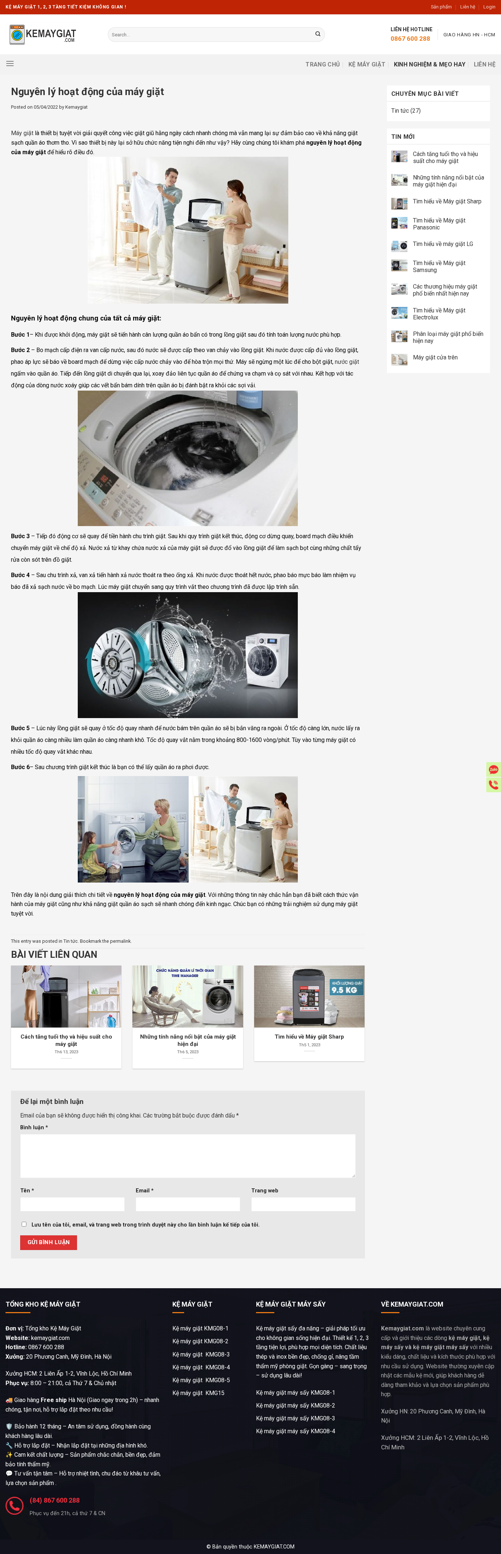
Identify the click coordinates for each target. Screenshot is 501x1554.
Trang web (264, 1191)
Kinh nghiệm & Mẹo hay (430, 64)
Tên (27, 1191)
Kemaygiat (76, 107)
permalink (120, 941)
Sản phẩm (441, 7)
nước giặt (347, 361)
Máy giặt (22, 133)
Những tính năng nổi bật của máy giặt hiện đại (448, 181)
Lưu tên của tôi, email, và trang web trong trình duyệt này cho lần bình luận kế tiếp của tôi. (146, 1225)
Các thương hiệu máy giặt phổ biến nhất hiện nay (445, 290)
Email (145, 1191)
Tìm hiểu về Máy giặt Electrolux (439, 314)
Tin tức (70, 941)
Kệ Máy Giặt (367, 64)
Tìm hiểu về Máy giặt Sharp (447, 201)
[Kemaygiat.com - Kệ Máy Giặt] (42, 35)
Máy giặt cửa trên (436, 357)
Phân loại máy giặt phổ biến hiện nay (448, 337)
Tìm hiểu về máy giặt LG (443, 243)
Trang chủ (323, 64)
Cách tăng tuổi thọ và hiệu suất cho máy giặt (445, 157)
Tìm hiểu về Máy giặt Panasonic (439, 224)
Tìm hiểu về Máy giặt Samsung (439, 267)
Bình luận (34, 1127)
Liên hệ (467, 7)
